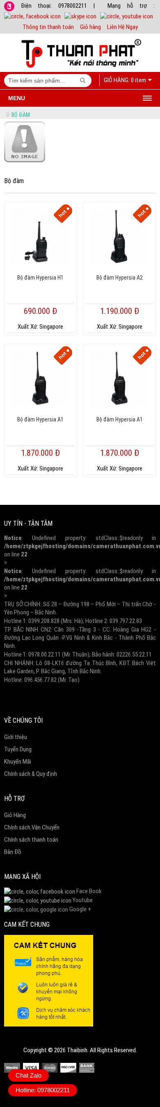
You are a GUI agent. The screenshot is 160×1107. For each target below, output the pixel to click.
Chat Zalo (28, 1075)
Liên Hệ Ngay (122, 27)
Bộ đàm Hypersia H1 (40, 277)
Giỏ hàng (90, 27)
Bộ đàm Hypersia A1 (40, 419)
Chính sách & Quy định (30, 774)
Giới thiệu (15, 737)
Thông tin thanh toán (48, 27)
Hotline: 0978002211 (43, 1090)
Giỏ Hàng (15, 815)
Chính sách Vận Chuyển (31, 827)
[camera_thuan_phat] (37, 900)
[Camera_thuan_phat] (39, 891)
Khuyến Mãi (17, 761)
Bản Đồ (12, 852)
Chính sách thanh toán (31, 839)
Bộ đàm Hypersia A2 (119, 277)
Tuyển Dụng (18, 749)
